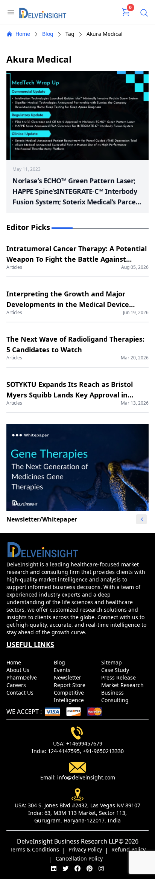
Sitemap (112, 662)
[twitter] (65, 868)
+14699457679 (84, 743)
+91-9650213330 (103, 751)
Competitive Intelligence (69, 696)
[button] (141, 519)
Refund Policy (128, 849)
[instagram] (101, 868)
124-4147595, (64, 751)
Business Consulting (115, 696)
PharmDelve (22, 677)
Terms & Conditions (34, 849)
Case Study (116, 669)
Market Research (123, 685)
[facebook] (77, 868)
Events (63, 669)
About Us (18, 669)
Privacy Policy (85, 849)
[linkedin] (53, 868)
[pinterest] (90, 868)
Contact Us (20, 692)
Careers (16, 685)
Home (22, 33)
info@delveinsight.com (86, 777)
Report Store (70, 685)
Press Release (119, 677)
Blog (47, 33)
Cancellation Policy (79, 858)
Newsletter (68, 677)
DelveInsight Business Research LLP (68, 841)
